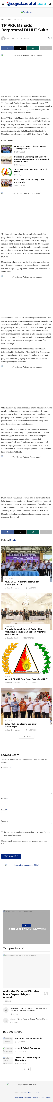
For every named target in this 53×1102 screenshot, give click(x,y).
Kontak (48, 1098)
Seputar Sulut (12, 638)
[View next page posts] (29, 1069)
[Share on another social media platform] (46, 48)
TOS (42, 1098)
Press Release (17, 19)
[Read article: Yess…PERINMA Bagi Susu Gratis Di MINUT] (6, 172)
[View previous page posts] (24, 1069)
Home (3, 19)
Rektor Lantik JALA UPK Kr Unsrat (26, 928)
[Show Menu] (3, 3)
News (9, 19)
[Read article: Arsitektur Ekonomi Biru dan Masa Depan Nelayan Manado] (26, 971)
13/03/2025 (20, 165)
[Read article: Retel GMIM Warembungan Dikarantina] (8, 1060)
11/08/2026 (21, 1051)
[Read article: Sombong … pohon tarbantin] (8, 1040)
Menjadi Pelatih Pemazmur (27, 1048)
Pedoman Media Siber (23, 1098)
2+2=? (3, 844)
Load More (26, 736)
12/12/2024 (20, 185)
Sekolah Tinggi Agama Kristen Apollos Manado (29, 1019)
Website (4, 821)
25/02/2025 (20, 175)
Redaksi (11, 38)
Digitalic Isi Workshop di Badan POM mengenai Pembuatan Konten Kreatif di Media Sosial (32, 159)
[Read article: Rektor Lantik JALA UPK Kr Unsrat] (26, 927)
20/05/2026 (27, 934)
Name (4, 798)
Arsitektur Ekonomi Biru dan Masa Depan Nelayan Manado (21, 994)
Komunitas (9, 578)
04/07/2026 (21, 1063)
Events (7, 676)
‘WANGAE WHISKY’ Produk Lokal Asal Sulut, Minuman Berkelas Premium (28, 1009)
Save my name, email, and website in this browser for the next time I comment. (27, 833)
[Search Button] (50, 3)
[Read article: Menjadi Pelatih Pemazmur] (8, 1050)
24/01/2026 (20, 152)
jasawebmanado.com (31, 1093)
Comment (6, 767)
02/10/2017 (24, 38)
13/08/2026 (21, 1042)
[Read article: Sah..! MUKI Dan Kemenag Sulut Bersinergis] (6, 183)
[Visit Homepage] (26, 3)
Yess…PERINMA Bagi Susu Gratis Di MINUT (26, 679)
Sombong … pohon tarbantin (28, 1038)
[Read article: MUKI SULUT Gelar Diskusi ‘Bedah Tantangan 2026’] (6, 149)
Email (4, 810)
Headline (26, 925)
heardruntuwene (13, 588)
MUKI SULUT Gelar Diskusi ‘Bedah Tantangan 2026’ (30, 147)
